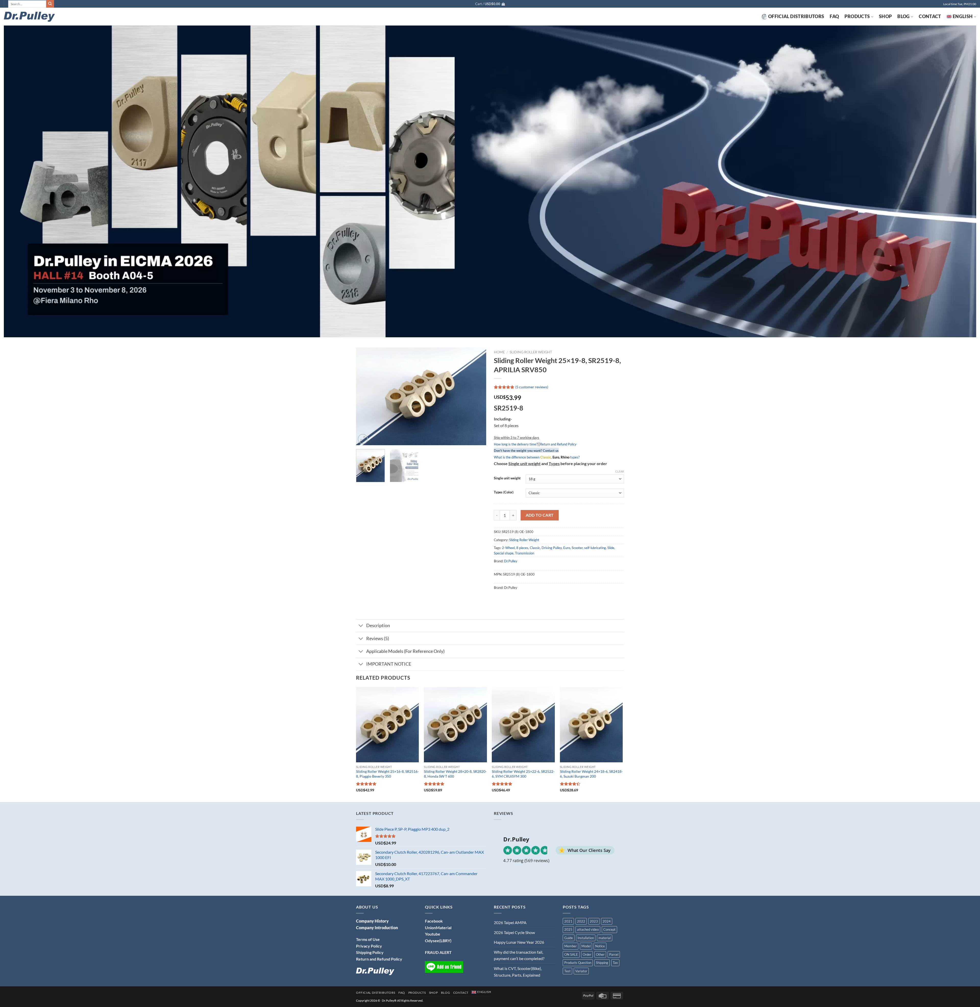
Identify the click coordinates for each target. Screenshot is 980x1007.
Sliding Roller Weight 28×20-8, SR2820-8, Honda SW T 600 (455, 773)
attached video (588, 929)
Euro (566, 548)
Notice (600, 946)
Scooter (577, 548)
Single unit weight (507, 478)
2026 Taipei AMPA (510, 922)
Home (499, 352)
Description (378, 625)
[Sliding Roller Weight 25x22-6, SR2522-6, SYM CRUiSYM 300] (523, 725)
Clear (619, 471)
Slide (610, 548)
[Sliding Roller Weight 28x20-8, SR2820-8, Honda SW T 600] (455, 725)
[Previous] (365, 396)
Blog (903, 16)
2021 (568, 921)
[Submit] (50, 4)
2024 (607, 921)
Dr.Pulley (510, 561)
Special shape (503, 553)
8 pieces (522, 548)
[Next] (477, 396)
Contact (930, 16)
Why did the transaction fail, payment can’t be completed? (519, 955)
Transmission (524, 553)
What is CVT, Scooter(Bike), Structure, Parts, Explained (518, 971)
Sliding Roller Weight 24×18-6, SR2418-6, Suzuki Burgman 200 (591, 773)
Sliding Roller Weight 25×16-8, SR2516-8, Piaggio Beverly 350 (387, 773)
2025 (568, 929)
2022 (581, 921)
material (604, 938)
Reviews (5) (377, 638)
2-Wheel (508, 548)
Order (587, 954)
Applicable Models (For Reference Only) (405, 651)
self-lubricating (595, 548)
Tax (615, 963)
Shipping (602, 963)
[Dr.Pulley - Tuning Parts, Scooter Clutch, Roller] (29, 17)
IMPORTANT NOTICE (388, 664)
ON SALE (571, 954)
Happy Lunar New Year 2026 (519, 942)
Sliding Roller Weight (531, 352)
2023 (594, 921)
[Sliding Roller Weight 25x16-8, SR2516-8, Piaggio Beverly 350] (387, 725)
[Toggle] (361, 626)
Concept (609, 929)
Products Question (577, 963)
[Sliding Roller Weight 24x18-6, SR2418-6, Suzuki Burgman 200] (591, 725)
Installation (586, 938)
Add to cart (540, 515)
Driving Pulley (552, 548)
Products (857, 16)
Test (567, 971)
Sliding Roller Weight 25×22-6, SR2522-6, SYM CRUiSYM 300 (523, 773)
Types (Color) (503, 492)
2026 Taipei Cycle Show (514, 932)
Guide (568, 938)
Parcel (613, 954)
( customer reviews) (531, 387)
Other (600, 954)
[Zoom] (363, 439)
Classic (535, 548)
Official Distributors (796, 16)
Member (570, 946)
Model (586, 946)
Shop (885, 16)
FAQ (834, 16)
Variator (581, 971)
